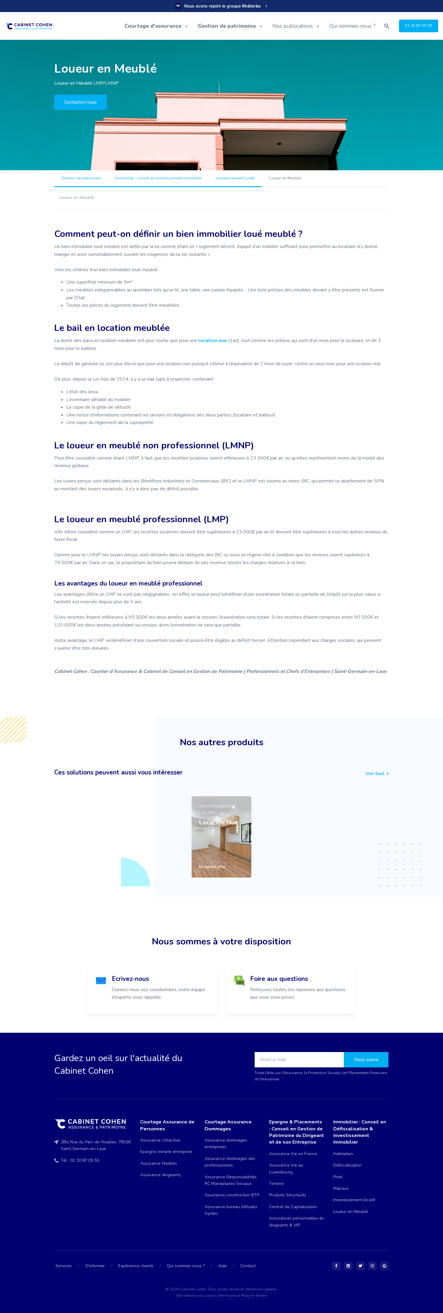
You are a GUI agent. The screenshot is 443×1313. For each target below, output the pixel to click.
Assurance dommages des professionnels (230, 1162)
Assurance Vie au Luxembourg (286, 1168)
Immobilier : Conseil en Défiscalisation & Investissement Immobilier (359, 1132)
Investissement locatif (235, 178)
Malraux (341, 1188)
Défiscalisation (347, 1165)
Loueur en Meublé (350, 1211)
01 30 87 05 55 (418, 25)
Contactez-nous (80, 102)
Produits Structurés (287, 1195)
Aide (222, 1266)
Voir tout (375, 773)
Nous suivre (366, 1059)
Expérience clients (135, 1266)
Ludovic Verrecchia (220, 1295)
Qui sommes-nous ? (352, 26)
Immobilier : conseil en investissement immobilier (158, 178)
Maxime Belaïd (254, 1295)
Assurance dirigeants (160, 1175)
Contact (248, 1266)
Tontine (276, 1183)
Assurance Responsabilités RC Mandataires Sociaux (231, 1180)
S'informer (95, 1266)
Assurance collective (160, 1140)
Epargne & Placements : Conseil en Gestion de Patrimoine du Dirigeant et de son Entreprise (296, 1132)
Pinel (338, 1177)
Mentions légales (261, 1289)
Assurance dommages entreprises (226, 1143)
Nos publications (293, 26)
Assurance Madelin (158, 1163)
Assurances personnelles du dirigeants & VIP (296, 1221)
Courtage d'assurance (153, 26)
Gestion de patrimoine (227, 26)
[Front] (31, 26)
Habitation (343, 1154)
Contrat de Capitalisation (293, 1207)
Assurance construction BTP (232, 1195)
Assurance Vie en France (293, 1154)
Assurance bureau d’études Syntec (231, 1210)
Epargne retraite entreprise (166, 1151)
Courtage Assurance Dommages (228, 1125)
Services (63, 1266)
